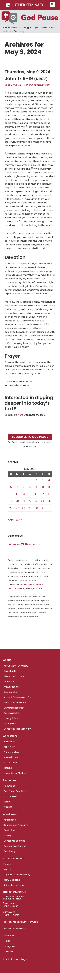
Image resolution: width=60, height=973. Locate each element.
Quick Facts (10, 671)
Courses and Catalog (15, 846)
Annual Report (11, 686)
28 (23, 508)
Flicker (7, 940)
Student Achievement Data (18, 697)
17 (43, 494)
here (20, 414)
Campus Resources (14, 707)
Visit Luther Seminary (15, 928)
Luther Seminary (26, 5)
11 (49, 487)
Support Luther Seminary (17, 874)
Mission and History (14, 676)
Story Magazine (12, 879)
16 (36, 494)
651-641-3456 (11, 906)
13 (17, 494)
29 (29, 508)
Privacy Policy (11, 718)
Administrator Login (16, 959)
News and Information (15, 702)
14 (23, 494)
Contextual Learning (14, 840)
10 (43, 487)
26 (10, 508)
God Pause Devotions (15, 791)
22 (29, 501)
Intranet (8, 806)
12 (11, 494)
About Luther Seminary (16, 665)
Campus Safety (12, 713)
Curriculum (10, 830)
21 (24, 501)
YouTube (8, 951)
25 (49, 501)
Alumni (7, 869)
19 (11, 501)
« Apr (11, 519)
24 (42, 501)
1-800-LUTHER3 (11, 915)
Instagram (9, 946)
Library (7, 801)
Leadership (9, 681)
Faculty (7, 835)
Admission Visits (12, 757)
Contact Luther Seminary (17, 728)
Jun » (19, 519)
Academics (10, 819)
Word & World (11, 796)
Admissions (10, 741)
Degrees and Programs (16, 825)
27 (17, 508)
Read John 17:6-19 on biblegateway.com (27, 84)
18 (49, 494)
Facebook (9, 935)
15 (30, 494)
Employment (10, 723)
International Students (16, 773)
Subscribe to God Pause (30, 437)
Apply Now (9, 746)
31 (43, 508)
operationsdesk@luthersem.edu (21, 921)
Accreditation (11, 692)
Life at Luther (11, 762)
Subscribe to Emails (14, 885)
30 (36, 508)
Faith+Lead (9, 785)
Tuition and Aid (12, 752)
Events (7, 864)
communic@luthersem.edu (24, 544)
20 (17, 501)
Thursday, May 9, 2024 (27, 72)
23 (36, 501)
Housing (8, 767)
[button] (52, 4)
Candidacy (9, 851)
